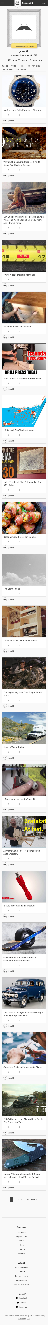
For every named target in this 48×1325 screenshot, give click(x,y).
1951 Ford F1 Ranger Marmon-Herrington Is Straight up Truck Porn (23, 1014)
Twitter (23, 1303)
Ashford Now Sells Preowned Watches (22, 110)
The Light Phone (11, 588)
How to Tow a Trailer (13, 747)
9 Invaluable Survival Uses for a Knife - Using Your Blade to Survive (22, 163)
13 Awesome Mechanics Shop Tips (20, 799)
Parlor (21, 1240)
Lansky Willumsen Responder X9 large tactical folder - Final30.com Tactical (21, 1176)
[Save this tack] (41, 84)
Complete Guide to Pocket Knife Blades (22, 1067)
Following (22, 69)
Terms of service (21, 1276)
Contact (22, 1272)
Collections (34, 66)
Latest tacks (21, 1232)
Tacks (5, 66)
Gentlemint (24, 5)
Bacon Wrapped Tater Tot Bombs (19, 536)
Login (44, 3)
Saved (14, 66)
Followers (8, 69)
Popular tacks (21, 1236)
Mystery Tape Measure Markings (19, 274)
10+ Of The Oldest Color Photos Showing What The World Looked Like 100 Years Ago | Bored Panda (23, 219)
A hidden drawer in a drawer (17, 326)
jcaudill (12, 120)
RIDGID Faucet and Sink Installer (19, 905)
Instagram (23, 1307)
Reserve (21, 1253)
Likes (22, 66)
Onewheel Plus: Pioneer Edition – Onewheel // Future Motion (19, 959)
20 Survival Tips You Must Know (18, 430)
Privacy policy (21, 1280)
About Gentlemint (22, 1267)
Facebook (23, 1298)
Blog (22, 1245)
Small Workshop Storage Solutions (20, 640)
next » (33, 1199)
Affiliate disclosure (21, 1284)
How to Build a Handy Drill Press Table (22, 378)
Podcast (22, 1249)
